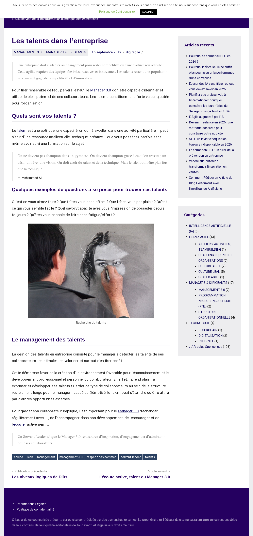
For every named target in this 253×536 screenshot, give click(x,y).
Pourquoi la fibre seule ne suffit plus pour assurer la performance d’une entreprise (211, 72)
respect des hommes (101, 457)
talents (150, 457)
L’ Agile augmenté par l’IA (206, 117)
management (46, 457)
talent (22, 130)
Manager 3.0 (101, 90)
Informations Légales (31, 504)
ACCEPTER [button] (148, 11)
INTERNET (206, 341)
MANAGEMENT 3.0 (28, 52)
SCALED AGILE (208, 277)
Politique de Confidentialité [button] (117, 11)
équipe (18, 457)
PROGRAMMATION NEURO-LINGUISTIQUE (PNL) (214, 300)
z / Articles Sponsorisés (205, 347)
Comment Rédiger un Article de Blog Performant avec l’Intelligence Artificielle (210, 183)
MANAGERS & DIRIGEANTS (66, 52)
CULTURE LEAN (209, 272)
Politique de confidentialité (35, 509)
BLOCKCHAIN (207, 330)
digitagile (133, 52)
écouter (19, 424)
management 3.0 (71, 457)
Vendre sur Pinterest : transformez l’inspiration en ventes (208, 166)
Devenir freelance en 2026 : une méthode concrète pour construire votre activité (211, 127)
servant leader (131, 457)
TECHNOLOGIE (199, 323)
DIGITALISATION (210, 336)
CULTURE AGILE (209, 266)
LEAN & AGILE (199, 237)
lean (30, 457)
